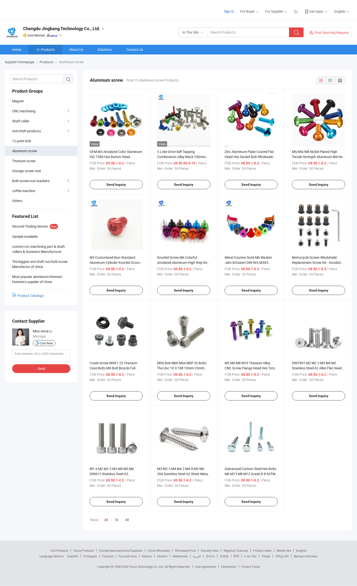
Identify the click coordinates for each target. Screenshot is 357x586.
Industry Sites (210, 550)
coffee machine (23, 190)
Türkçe (266, 556)
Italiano (147, 556)
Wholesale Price (185, 550)
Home (16, 49)
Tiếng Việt (282, 556)
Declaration (228, 566)
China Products (83, 550)
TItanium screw (23, 161)
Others (17, 200)
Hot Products (59, 550)
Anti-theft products (26, 131)
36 (117, 519)
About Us (76, 49)
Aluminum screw (24, 151)
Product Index (262, 550)
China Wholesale (159, 550)
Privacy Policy (250, 566)
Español (73, 556)
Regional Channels (236, 550)
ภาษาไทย (250, 556)
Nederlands (180, 556)
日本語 (224, 556)
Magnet (18, 101)
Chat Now (46, 343)
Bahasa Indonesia (305, 556)
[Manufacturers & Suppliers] (36, 9)
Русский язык (128, 556)
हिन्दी (236, 556)
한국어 (210, 556)
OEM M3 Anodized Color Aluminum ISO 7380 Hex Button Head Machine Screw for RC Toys (116, 156)
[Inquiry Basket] (296, 11)
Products (48, 49)
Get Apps (316, 11)
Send (41, 368)
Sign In (229, 11)
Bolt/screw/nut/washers (31, 180)
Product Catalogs (30, 295)
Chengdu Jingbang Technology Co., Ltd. (61, 28)
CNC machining (23, 111)
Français (107, 556)
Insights (301, 550)
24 (106, 520)
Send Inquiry (116, 184)
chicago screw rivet (26, 171)
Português (90, 556)
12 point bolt (21, 141)
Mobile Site (284, 550)
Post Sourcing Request (331, 32)
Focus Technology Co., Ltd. (147, 566)
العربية (197, 556)
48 (127, 519)
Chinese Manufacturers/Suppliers (121, 550)
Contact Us (134, 49)
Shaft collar (20, 121)
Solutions (105, 49)
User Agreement (205, 566)
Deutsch (162, 556)
